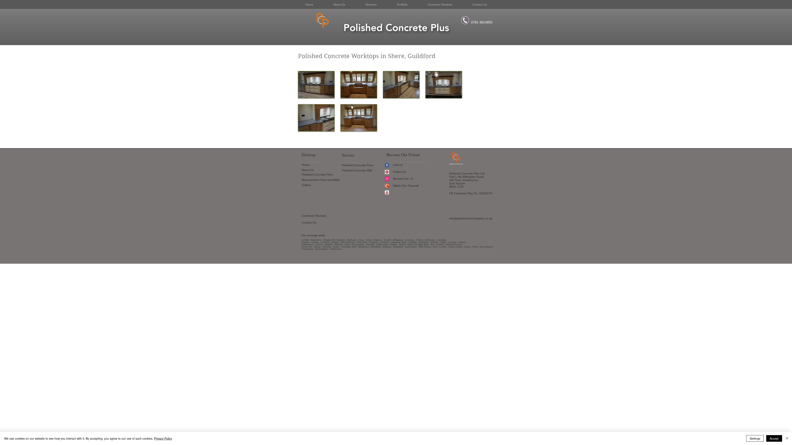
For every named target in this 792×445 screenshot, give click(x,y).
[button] (316, 84)
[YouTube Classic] (387, 192)
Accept (774, 438)
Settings (755, 438)
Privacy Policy (163, 438)
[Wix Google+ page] (387, 186)
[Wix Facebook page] (387, 165)
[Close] (787, 438)
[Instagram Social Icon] (387, 179)
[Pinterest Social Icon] (387, 172)
